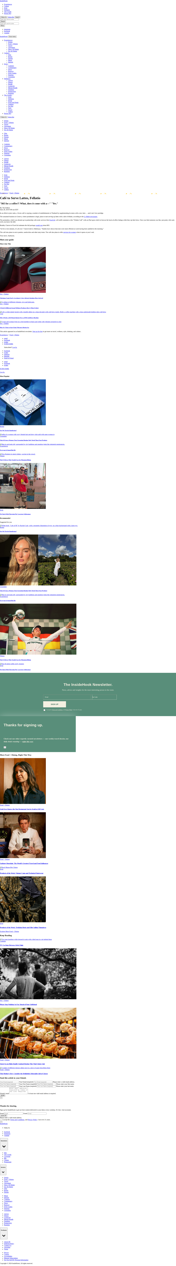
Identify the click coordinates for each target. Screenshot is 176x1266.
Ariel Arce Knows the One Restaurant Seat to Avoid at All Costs (22, 809)
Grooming (11, 77)
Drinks (10, 42)
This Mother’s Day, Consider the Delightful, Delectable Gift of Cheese (24, 1074)
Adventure (11, 47)
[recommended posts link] (23, 803)
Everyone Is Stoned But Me (8, 450)
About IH (7, 1242)
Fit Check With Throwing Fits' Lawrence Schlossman (15, 514)
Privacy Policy (68, 710)
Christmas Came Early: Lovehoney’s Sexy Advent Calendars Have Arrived (21, 298)
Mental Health (12, 88)
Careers (6, 1254)
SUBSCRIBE (8, 344)
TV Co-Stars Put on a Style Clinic (11, 945)
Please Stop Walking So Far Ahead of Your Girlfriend (18, 1004)
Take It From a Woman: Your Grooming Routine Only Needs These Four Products (23, 440)
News (10, 69)
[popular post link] (23, 425)
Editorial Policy (9, 1244)
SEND (2, 1095)
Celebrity (11, 66)
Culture (6, 6)
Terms (6, 1249)
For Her (10, 106)
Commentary (12, 68)
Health (10, 84)
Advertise (7, 1247)
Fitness (10, 82)
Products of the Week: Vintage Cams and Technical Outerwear (21, 873)
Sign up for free (37, 331)
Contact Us (7, 1245)
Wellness (7, 10)
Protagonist (7, 1162)
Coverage (7, 1156)
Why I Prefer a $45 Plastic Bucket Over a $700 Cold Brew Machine (19, 317)
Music (10, 60)
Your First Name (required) (28, 1084)
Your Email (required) (26, 1082)
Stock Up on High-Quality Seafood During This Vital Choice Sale (22, 1064)
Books (10, 57)
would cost (39, 225)
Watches (11, 75)
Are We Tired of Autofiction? (8, 430)
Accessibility (8, 1256)
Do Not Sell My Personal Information (16, 1260)
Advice (10, 80)
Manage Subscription (11, 1258)
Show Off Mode (13, 49)
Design (10, 58)
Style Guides (12, 73)
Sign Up (54, 704)
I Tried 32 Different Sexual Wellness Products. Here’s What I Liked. (19, 308)
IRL (5, 1158)
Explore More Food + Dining (9, 931)
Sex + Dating (4, 294)
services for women (69, 232)
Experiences (8, 4)
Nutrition (11, 90)
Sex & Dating (12, 51)
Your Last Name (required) (27, 1086)
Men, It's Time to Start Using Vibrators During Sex (14, 327)
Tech (9, 108)
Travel (10, 46)
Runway (11, 71)
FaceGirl (52, 220)
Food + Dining (13, 44)
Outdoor (11, 104)
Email (2, 1113)
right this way (27, 742)
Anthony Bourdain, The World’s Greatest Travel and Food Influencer (24, 863)
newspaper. (90, 216)
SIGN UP (3, 1115)
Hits (5, 1153)
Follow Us (4, 17)
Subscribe (11, 17)
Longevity (11, 86)
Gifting (10, 112)
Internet (10, 62)
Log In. (14, 347)
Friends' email (4, 1093)
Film (9, 55)
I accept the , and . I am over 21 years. (64, 710)
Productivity (12, 91)
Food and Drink (13, 102)
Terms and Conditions (57, 710)
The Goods (7, 12)
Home (10, 101)
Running (11, 93)
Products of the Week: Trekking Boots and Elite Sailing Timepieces (23, 927)
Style (5, 8)
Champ (6, 1160)
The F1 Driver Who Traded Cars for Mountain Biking (15, 460)
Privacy (6, 1252)
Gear (1, 314)
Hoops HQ (7, 13)
